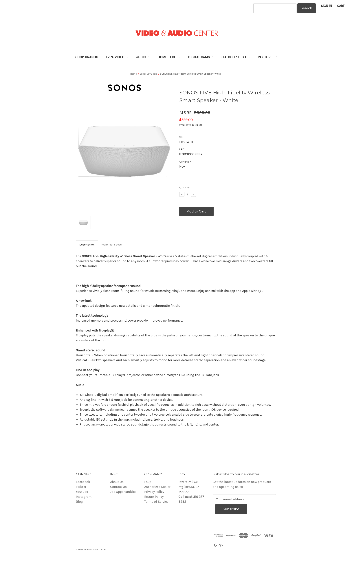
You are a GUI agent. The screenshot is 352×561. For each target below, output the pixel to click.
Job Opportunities (123, 492)
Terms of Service (156, 502)
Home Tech (167, 57)
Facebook (83, 482)
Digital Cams (199, 57)
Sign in (326, 6)
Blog (79, 502)
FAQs (147, 482)
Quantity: (184, 187)
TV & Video (115, 57)
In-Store (265, 57)
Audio (141, 57)
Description (86, 244)
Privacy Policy (154, 492)
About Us (117, 482)
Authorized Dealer (157, 487)
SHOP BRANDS (86, 57)
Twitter (81, 487)
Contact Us (118, 487)
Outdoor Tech (233, 57)
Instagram (84, 497)
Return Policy (154, 497)
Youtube (82, 492)
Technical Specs (111, 244)
